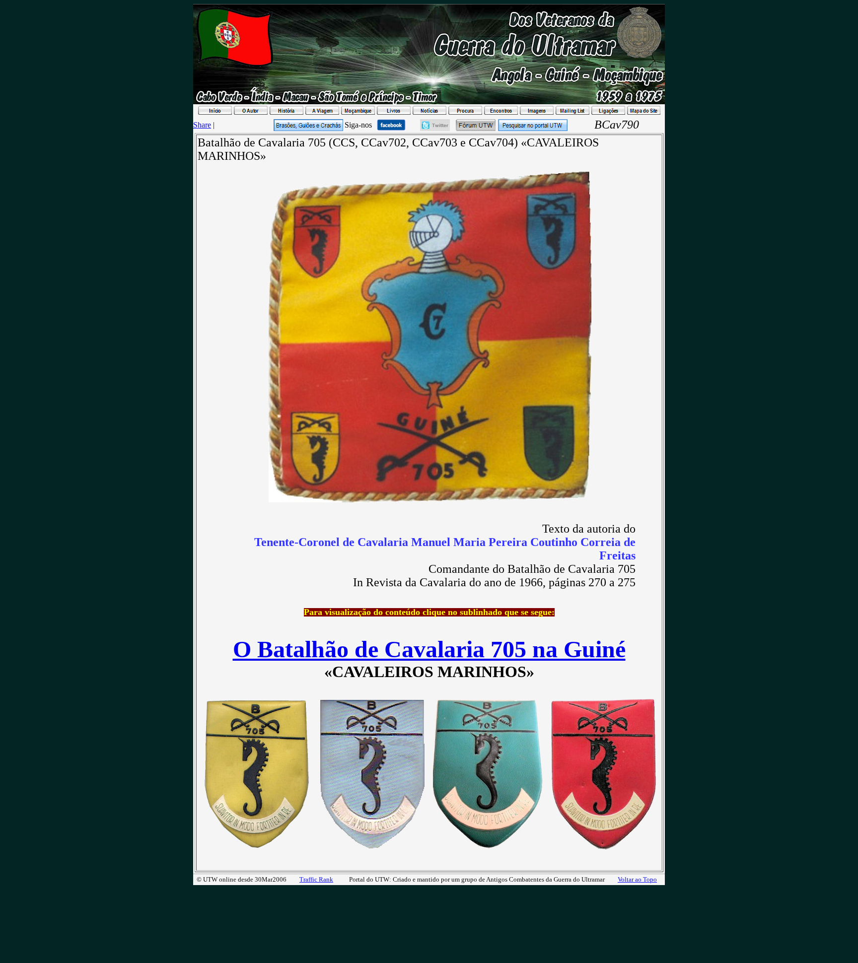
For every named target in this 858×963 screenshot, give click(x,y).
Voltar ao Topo (637, 879)
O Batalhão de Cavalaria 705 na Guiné (429, 649)
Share (202, 125)
